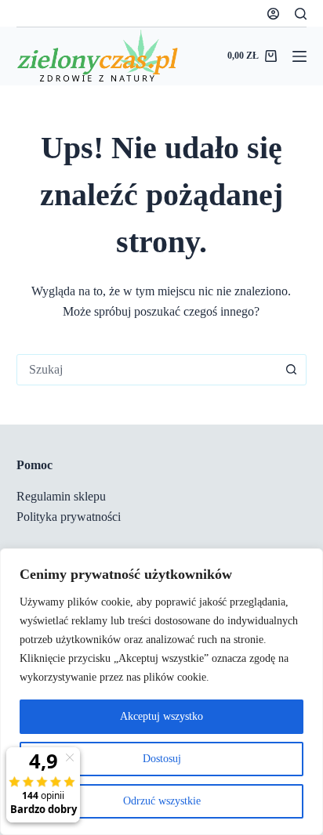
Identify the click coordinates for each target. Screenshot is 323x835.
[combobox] (147, 369)
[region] (161, 691)
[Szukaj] (301, 14)
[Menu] (299, 56)
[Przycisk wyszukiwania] (291, 370)
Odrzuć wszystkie (162, 801)
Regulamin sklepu (61, 496)
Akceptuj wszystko (161, 716)
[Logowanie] (273, 14)
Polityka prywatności (68, 516)
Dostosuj (162, 759)
